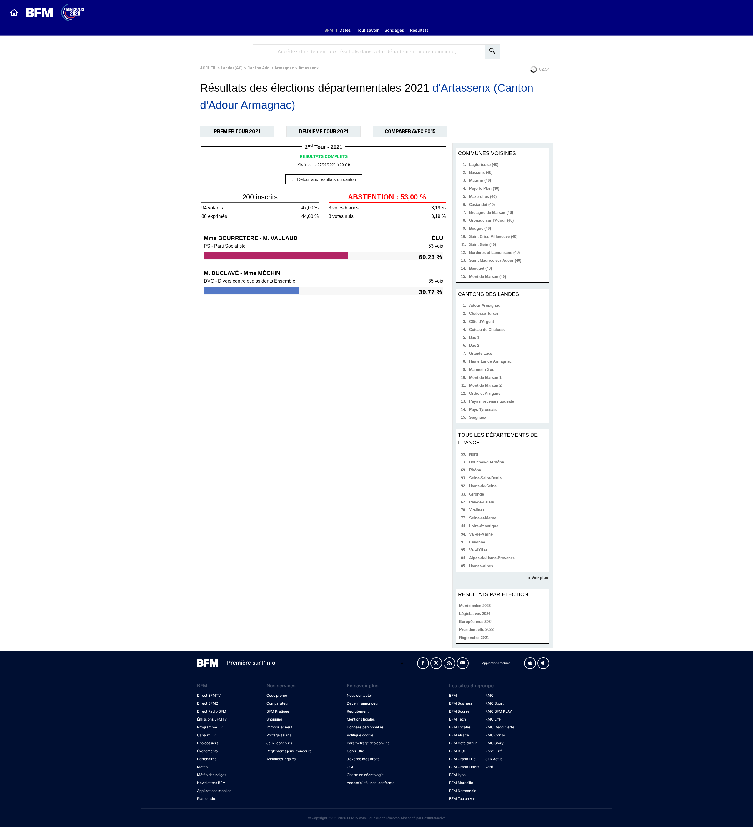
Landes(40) (232, 67)
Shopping (274, 719)
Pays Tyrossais (483, 409)
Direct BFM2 (207, 703)
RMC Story (494, 743)
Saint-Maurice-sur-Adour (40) (495, 260)
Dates (345, 30)
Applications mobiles (214, 790)
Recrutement (358, 711)
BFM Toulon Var (462, 798)
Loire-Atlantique (483, 526)
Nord (473, 454)
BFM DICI (457, 751)
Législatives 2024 (474, 613)
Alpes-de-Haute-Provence (492, 558)
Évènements (207, 751)
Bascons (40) (480, 172)
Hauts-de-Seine (483, 486)
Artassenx (309, 67)
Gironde (476, 494)
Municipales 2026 (475, 605)
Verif (489, 767)
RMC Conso (495, 735)
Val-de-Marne (481, 534)
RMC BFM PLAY (498, 711)
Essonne (477, 542)
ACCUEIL (208, 67)
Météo (202, 767)
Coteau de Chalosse (487, 329)
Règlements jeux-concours (288, 751)
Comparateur (277, 703)
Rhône (475, 470)
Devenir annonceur (363, 703)
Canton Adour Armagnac (270, 67)
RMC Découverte (499, 727)
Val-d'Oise (478, 550)
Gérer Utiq (355, 751)
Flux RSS (449, 663)
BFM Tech (457, 719)
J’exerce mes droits (363, 759)
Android (543, 663)
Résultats (419, 30)
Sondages (394, 30)
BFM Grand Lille (462, 759)
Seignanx (477, 417)
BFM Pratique (277, 711)
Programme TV (210, 727)
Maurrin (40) (480, 180)
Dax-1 (474, 337)
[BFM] (14, 12)
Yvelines (476, 510)
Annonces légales (281, 759)
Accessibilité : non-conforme (370, 783)
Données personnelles (365, 727)
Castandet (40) (482, 204)
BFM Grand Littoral (465, 767)
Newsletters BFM (211, 783)
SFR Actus (493, 759)
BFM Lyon (457, 775)
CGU (351, 767)
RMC (489, 695)
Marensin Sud (481, 369)
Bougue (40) (480, 228)
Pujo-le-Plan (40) (484, 188)
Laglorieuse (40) (483, 164)
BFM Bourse (459, 711)
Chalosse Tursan (484, 313)
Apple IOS (530, 663)
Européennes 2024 (476, 621)
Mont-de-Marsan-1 (485, 377)
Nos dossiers (207, 743)
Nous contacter (359, 695)
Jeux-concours (279, 743)
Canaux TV (206, 735)
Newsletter (463, 663)
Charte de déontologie (365, 775)
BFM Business (460, 703)
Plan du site (206, 798)
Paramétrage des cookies (368, 743)
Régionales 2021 (474, 638)
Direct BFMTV (209, 695)
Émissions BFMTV (212, 719)
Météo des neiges (211, 775)
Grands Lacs (480, 353)
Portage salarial (279, 735)
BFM (328, 30)
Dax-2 (474, 345)
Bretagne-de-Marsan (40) (491, 212)
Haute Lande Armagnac (490, 361)
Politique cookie (360, 735)
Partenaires (206, 759)
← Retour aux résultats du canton (323, 179)
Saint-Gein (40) (482, 244)
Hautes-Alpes (481, 566)
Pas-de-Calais (481, 502)
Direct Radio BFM (211, 711)
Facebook (423, 663)
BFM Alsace (459, 735)
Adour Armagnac (484, 305)
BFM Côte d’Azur (463, 743)
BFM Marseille (461, 783)
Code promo (276, 695)
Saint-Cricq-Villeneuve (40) (493, 236)
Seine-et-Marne (482, 518)
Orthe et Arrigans (484, 393)
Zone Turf (493, 751)
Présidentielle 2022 (476, 629)
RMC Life (493, 719)
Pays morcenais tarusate (491, 401)
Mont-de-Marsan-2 (485, 385)
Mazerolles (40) (483, 196)
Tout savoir (368, 30)
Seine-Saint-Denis (485, 478)
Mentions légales (361, 719)
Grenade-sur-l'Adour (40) (491, 220)
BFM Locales (460, 727)
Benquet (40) (480, 268)
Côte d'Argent (481, 321)
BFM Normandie (462, 790)
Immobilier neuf (279, 727)
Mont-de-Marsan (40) (487, 276)
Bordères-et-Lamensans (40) (494, 252)
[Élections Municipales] (51, 12)
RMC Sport (494, 703)
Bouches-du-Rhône (486, 462)
